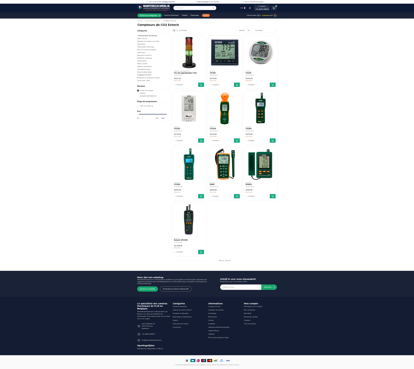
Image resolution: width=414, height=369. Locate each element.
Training (184, 15)
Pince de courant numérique (146, 50)
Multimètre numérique (144, 58)
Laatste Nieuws (213, 331)
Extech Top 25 (142, 38)
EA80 (212, 184)
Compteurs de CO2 (170, 21)
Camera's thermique (171, 15)
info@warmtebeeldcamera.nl (152, 340)
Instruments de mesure (152, 21)
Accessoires (177, 327)
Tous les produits (250, 324)
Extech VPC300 (181, 240)
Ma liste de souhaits (251, 317)
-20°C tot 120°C (146, 106)
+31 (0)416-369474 (148, 334)
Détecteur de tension (144, 55)
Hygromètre (141, 44)
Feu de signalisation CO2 (185, 73)
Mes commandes (249, 310)
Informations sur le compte (253, 306)
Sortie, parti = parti (143, 80)
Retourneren (212, 317)
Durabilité (211, 324)
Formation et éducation (181, 313)
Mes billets (247, 313)
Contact (211, 320)
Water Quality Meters (144, 72)
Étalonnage (195, 15)
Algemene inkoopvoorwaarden (218, 327)
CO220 (177, 129)
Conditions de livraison (216, 310)
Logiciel (175, 320)
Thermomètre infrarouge (145, 47)
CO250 (249, 129)
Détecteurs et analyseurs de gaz (148, 78)
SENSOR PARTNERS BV (148, 96)
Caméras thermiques (180, 306)
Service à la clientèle (147, 289)
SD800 (249, 184)
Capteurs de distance (144, 66)
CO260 (177, 184)
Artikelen (211, 334)
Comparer (179, 84)
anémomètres (142, 61)
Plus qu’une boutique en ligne (218, 337)
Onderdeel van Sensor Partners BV (176, 289)
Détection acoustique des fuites (148, 41)
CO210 (248, 73)
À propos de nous (214, 306)
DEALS (206, 15)
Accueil (139, 21)
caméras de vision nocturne (182, 310)
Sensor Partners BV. (213, 365)
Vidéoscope (141, 52)
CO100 (213, 73)
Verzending (212, 313)
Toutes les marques (146, 90)
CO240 (213, 129)
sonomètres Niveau (143, 69)
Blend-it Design (234, 365)
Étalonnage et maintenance (182, 317)
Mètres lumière (142, 64)
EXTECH (143, 93)
